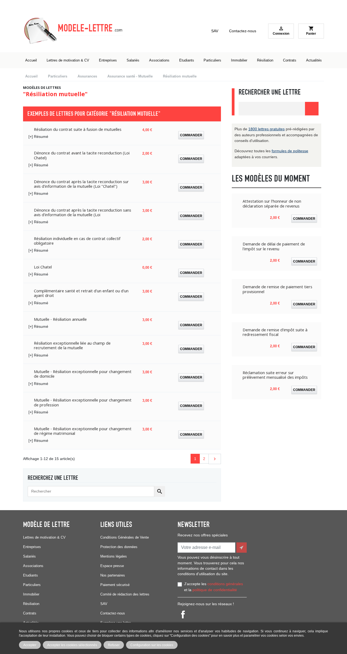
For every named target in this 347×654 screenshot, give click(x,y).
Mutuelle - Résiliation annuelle (60, 319)
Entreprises (32, 547)
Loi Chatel (43, 267)
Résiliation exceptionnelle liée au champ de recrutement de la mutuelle (72, 345)
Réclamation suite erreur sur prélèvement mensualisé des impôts (275, 375)
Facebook (183, 614)
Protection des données (118, 547)
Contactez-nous (242, 31)
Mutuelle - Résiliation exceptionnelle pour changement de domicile (82, 374)
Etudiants (30, 575)
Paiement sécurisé (115, 585)
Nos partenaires (112, 575)
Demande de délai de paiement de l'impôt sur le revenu (274, 246)
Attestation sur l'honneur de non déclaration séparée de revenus (272, 203)
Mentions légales (113, 556)
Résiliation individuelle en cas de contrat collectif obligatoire (77, 241)
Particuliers (32, 585)
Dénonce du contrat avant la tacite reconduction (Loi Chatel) (82, 155)
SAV (214, 31)
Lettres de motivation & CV (44, 537)
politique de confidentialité (214, 590)
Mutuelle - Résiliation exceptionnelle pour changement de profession (82, 402)
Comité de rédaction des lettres (124, 594)
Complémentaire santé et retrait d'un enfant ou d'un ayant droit (81, 293)
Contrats (29, 613)
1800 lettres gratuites (266, 129)
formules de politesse (290, 151)
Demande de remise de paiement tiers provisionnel (277, 289)
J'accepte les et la (213, 587)
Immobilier (31, 594)
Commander (191, 135)
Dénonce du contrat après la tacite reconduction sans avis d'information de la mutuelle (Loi (82, 212)
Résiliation (31, 604)
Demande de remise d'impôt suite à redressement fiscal (275, 332)
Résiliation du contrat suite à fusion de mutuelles (77, 129)
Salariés (29, 556)
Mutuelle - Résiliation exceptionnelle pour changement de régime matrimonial (82, 431)
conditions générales (225, 584)
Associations (33, 566)
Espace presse (112, 566)
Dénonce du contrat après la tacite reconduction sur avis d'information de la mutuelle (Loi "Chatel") (81, 184)
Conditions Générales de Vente (124, 537)
